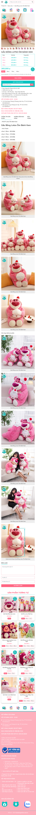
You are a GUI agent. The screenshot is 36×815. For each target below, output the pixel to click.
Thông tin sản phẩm (5, 117)
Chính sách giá (21, 786)
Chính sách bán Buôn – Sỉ (9, 781)
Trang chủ (3, 6)
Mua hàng (18, 78)
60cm (8, 71)
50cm (7, 646)
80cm (15, 646)
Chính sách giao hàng (23, 790)
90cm (17, 71)
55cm (9, 673)
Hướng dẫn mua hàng (19, 117)
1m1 (30, 618)
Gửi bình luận (18, 585)
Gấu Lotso (10, 6)
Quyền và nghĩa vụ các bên (24, 781)
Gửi (32, 84)
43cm (9, 618)
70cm (13, 71)
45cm (3, 71)
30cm (21, 701)
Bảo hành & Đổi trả (7, 790)
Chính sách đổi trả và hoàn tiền (25, 791)
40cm (5, 673)
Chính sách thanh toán (23, 788)
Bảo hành (29, 117)
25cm (21, 646)
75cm (23, 618)
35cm (3, 646)
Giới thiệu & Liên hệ (7, 791)
